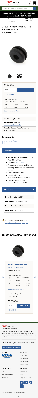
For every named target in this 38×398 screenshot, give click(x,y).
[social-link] (22, 382)
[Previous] (3, 276)
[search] (34, 8)
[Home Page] (15, 3)
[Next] (35, 276)
